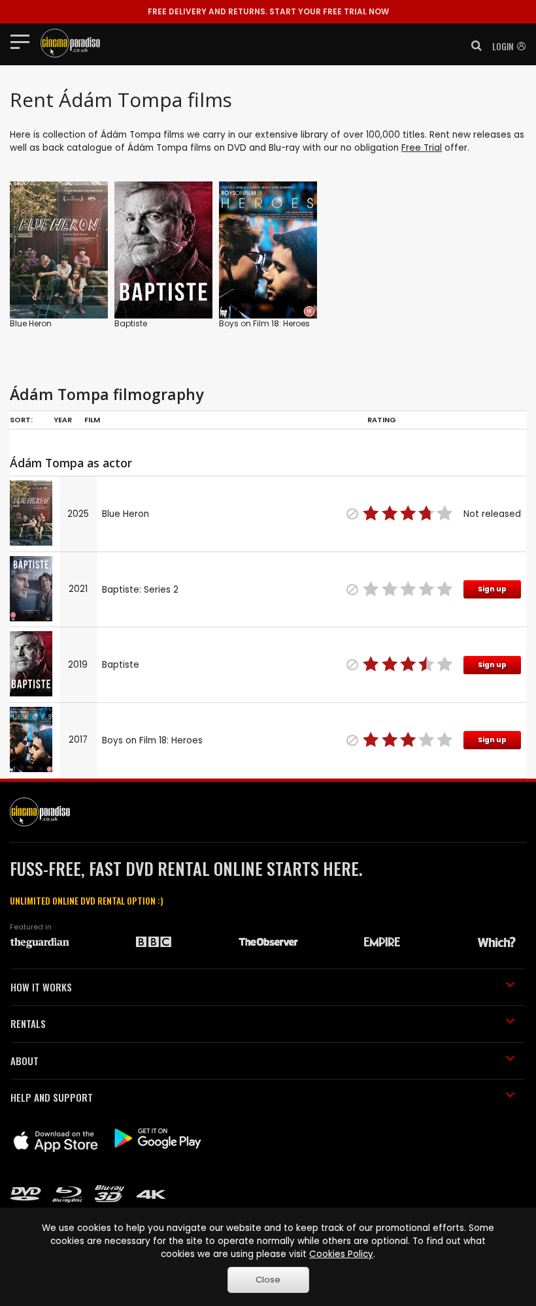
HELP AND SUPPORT (51, 1097)
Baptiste (130, 323)
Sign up (492, 589)
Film (92, 419)
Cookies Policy (341, 1254)
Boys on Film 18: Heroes (264, 323)
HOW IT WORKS (41, 987)
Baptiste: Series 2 (140, 589)
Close (268, 1279)
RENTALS (28, 1023)
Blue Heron (31, 323)
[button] (472, 45)
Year (63, 419)
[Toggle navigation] (24, 41)
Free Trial (421, 148)
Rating (381, 419)
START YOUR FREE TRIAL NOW (268, 11)
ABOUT (24, 1060)
